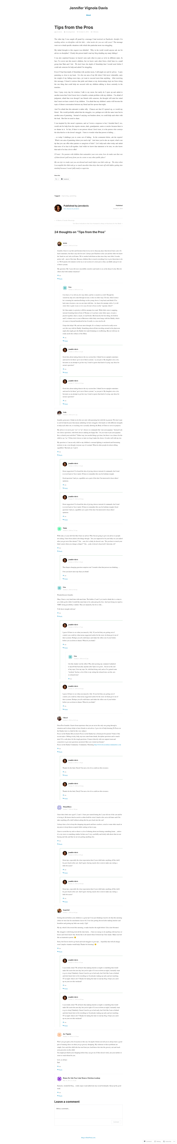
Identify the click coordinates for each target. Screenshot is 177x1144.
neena (65, 243)
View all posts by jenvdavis (71, 209)
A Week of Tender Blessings (64, 220)
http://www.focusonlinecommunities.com (107, 745)
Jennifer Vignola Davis (88, 8)
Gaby (65, 412)
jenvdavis (59, 32)
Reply (61, 279)
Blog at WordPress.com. (88, 1137)
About (88, 15)
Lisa (69, 287)
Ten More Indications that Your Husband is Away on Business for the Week (97, 224)
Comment (116, 1122)
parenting (73, 196)
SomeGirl (66, 910)
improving (65, 196)
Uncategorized (70, 32)
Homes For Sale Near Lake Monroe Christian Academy (81, 1078)
